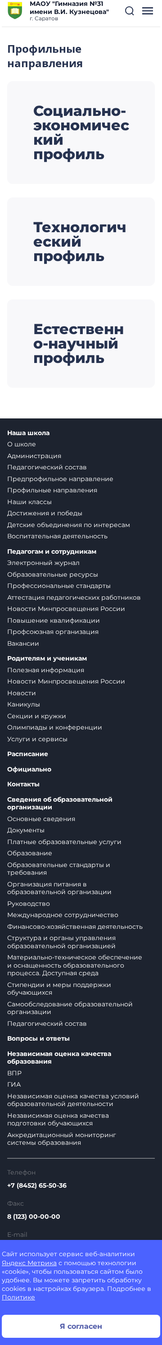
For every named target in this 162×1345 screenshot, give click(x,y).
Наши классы (29, 502)
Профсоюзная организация (53, 632)
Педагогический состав (47, 467)
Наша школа (28, 433)
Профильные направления (52, 490)
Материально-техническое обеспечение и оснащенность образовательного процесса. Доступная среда (74, 965)
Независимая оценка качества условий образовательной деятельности (73, 1100)
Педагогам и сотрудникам (51, 551)
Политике (18, 1297)
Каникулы (23, 704)
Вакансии (23, 643)
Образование (29, 853)
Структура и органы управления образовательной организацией (61, 942)
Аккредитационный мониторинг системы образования (61, 1139)
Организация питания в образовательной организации (59, 888)
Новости (21, 693)
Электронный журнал (43, 563)
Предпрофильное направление (60, 479)
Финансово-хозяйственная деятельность (75, 927)
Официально (29, 769)
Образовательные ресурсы (52, 574)
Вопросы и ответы (38, 1038)
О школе (21, 444)
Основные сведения (41, 819)
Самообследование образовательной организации (70, 1008)
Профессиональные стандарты (59, 586)
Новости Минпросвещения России (66, 609)
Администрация (34, 456)
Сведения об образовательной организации (59, 804)
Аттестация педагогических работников (74, 597)
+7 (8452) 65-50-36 (37, 1185)
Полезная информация (45, 670)
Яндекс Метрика (29, 1263)
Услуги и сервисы (37, 739)
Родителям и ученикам (47, 658)
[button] (129, 10)
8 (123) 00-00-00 (33, 1216)
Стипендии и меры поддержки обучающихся (59, 989)
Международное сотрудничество (62, 915)
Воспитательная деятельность (57, 536)
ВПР (14, 1073)
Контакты (23, 784)
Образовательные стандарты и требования (58, 869)
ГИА (14, 1084)
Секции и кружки (36, 716)
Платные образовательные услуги (64, 842)
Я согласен (81, 1326)
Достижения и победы (44, 513)
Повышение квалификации (53, 620)
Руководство (28, 904)
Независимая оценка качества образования (59, 1058)
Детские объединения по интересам (68, 525)
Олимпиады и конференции (54, 727)
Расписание (27, 754)
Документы (26, 830)
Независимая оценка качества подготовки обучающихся (58, 1119)
